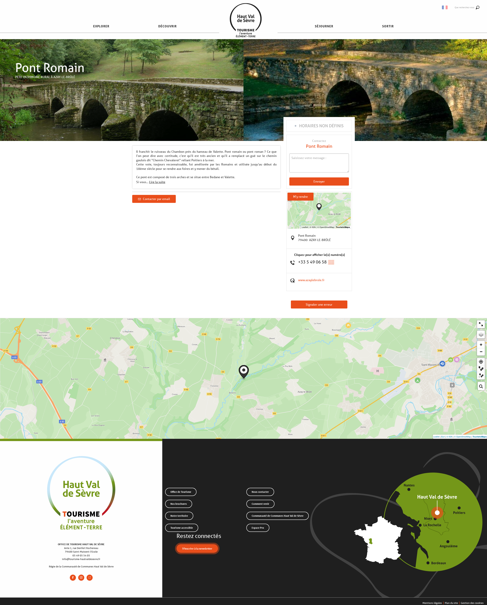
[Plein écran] (480, 324)
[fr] (445, 7)
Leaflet (436, 436)
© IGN (449, 436)
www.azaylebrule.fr (311, 280)
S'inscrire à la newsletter (197, 548)
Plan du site (451, 603)
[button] (445, 7)
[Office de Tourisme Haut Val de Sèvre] (245, 26)
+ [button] (481, 344)
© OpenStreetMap (462, 436)
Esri (443, 436)
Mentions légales (432, 603)
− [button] (481, 351)
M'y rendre (300, 197)
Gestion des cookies (472, 603)
